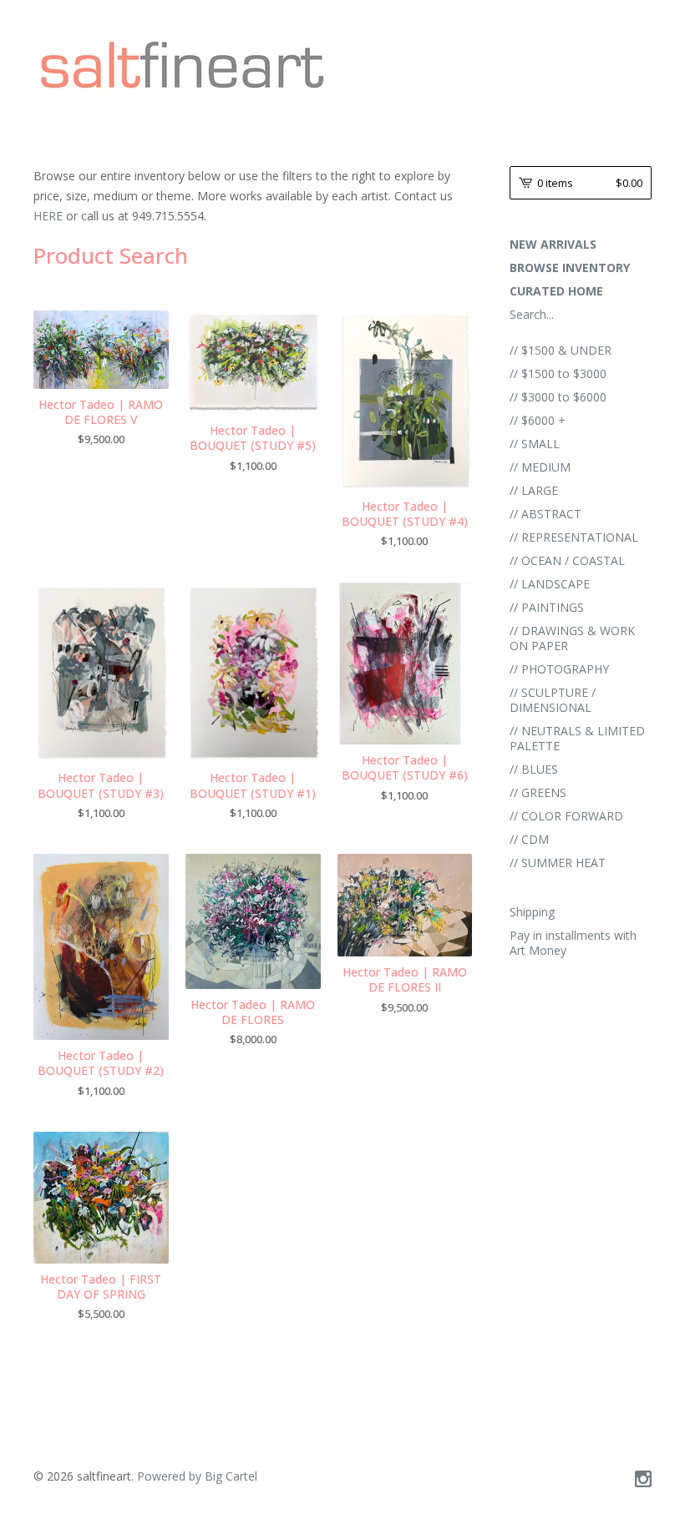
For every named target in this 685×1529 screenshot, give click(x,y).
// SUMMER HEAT (558, 862)
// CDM (529, 839)
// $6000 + (538, 420)
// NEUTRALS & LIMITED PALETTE (577, 738)
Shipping (532, 912)
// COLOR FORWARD (566, 816)
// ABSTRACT (545, 514)
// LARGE (534, 490)
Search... (532, 314)
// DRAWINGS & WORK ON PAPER (572, 638)
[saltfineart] (182, 64)
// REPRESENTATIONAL (574, 537)
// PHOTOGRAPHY (559, 669)
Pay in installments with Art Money (573, 942)
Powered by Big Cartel (197, 1476)
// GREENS (538, 792)
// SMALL (535, 444)
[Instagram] (643, 1480)
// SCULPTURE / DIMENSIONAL (553, 699)
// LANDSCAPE (550, 584)
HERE (49, 216)
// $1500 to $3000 (558, 373)
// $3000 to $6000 (558, 397)
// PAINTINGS (547, 607)
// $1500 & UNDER (560, 350)
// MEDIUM (540, 467)
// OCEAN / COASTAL (567, 560)
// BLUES (534, 769)
